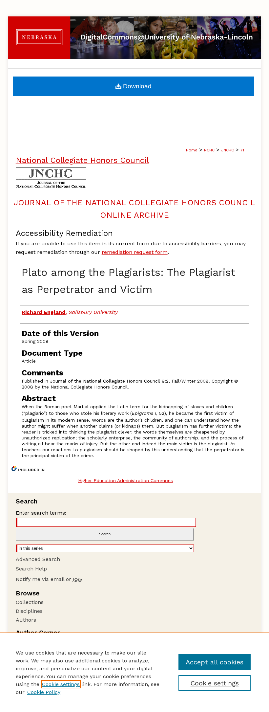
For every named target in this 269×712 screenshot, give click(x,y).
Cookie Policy (43, 692)
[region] (134, 672)
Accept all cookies (214, 662)
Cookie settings (61, 684)
